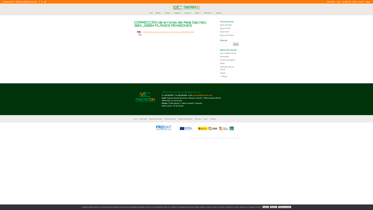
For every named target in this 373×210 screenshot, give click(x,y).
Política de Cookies (170, 119)
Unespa (222, 73)
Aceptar (265, 207)
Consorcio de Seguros (227, 60)
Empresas (331, 2)
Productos (177, 13)
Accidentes (346, 2)
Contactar (218, 13)
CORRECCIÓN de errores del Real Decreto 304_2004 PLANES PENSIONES (168, 32)
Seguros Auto (224, 31)
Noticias (197, 13)
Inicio (151, 13)
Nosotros (157, 13)
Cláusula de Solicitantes (185, 119)
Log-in (206, 119)
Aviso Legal (143, 119)
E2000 (222, 63)
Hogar (367, 2)
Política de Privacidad (155, 119)
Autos (361, 2)
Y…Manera (223, 76)
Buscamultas (224, 56)
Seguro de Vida (225, 28)
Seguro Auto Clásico (227, 35)
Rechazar (273, 207)
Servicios (167, 13)
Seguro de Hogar (226, 25)
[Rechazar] (371, 207)
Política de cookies (284, 207)
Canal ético (198, 119)
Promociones (207, 13)
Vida (338, 2)
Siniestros (187, 13)
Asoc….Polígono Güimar (228, 53)
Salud (355, 2)
